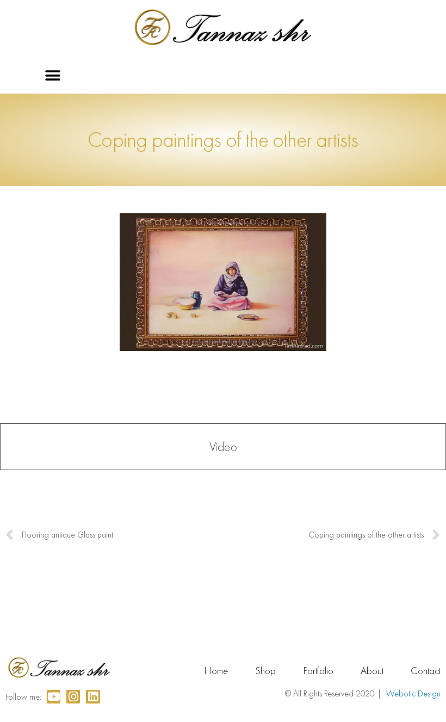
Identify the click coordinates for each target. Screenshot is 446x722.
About (372, 670)
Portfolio (318, 670)
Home (216, 670)
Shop (265, 670)
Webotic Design (413, 693)
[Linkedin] (93, 697)
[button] (53, 76)
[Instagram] (73, 697)
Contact (426, 670)
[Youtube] (53, 697)
